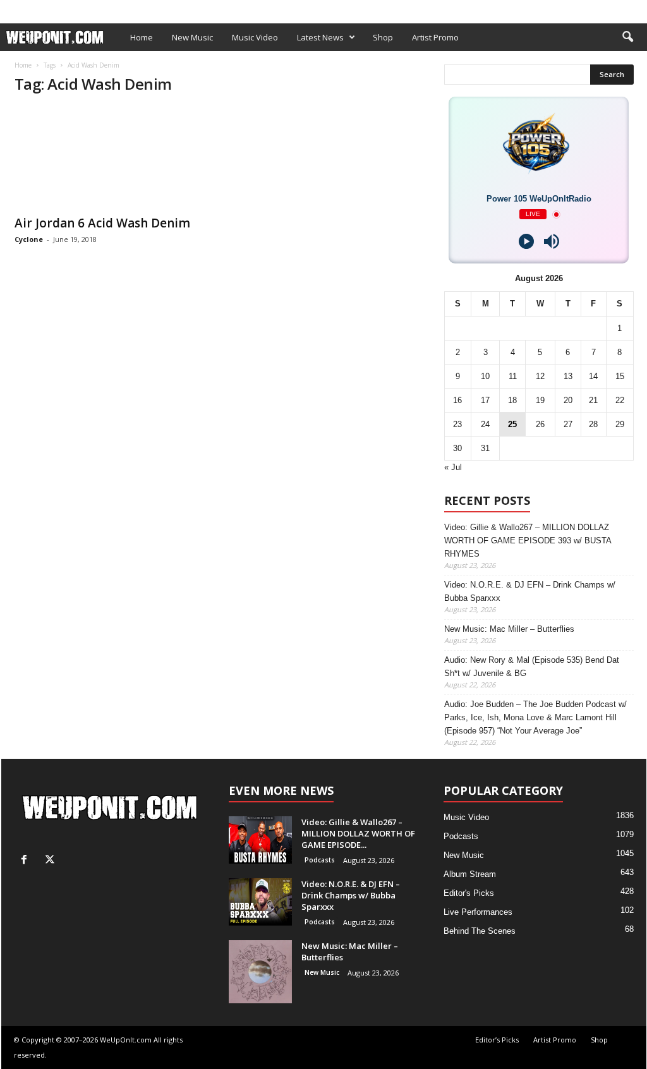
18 (512, 400)
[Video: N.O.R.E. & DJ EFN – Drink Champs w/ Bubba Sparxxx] (260, 902)
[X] (636, 8)
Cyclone (29, 239)
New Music (192, 37)
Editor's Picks (469, 893)
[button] (627, 37)
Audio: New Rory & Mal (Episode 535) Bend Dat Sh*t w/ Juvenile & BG (531, 666)
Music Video (255, 37)
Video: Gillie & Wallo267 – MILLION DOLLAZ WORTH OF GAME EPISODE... (358, 833)
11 (513, 376)
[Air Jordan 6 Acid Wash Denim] (109, 157)
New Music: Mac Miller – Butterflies (509, 629)
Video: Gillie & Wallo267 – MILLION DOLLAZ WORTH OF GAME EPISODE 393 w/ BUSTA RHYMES (527, 540)
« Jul (453, 467)
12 (540, 376)
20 (568, 400)
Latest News (320, 37)
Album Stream (470, 874)
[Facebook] (617, 8)
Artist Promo (157, 8)
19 (540, 400)
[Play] (526, 241)
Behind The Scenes (480, 931)
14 (593, 376)
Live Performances (478, 912)
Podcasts (320, 859)
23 (457, 424)
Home (141, 37)
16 (457, 400)
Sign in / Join (27, 8)
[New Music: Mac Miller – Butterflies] (260, 971)
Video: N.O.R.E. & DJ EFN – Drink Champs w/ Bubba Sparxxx (529, 591)
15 (619, 376)
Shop (206, 8)
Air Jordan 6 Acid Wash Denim (102, 223)
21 (593, 400)
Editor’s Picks (91, 8)
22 (619, 400)
